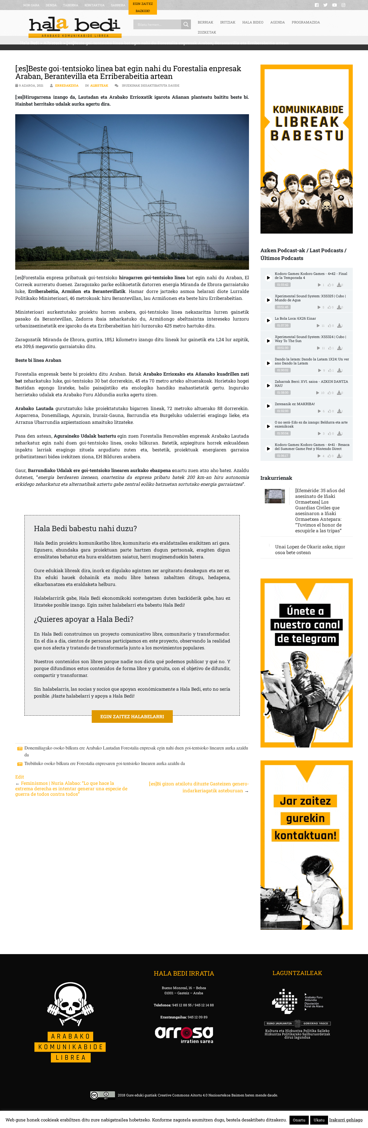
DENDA (51, 5)
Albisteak (99, 85)
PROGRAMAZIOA (306, 22)
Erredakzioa (66, 85)
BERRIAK (205, 22)
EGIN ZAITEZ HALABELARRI (132, 716)
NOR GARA (31, 5)
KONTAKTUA (95, 5)
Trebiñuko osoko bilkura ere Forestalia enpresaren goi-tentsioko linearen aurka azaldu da (104, 763)
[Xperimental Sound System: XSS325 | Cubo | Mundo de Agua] (268, 300)
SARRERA (118, 5)
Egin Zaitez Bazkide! (143, 7)
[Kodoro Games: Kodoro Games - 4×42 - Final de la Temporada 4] (268, 277)
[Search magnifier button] (186, 24)
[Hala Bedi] (75, 27)
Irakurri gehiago (346, 1120)
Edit (19, 777)
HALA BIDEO (252, 22)
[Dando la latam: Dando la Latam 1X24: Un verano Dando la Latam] (268, 363)
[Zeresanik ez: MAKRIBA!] (268, 406)
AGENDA (277, 22)
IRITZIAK (227, 22)
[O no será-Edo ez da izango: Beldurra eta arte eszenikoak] (268, 426)
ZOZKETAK (207, 32)
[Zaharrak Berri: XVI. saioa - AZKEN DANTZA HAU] (268, 385)
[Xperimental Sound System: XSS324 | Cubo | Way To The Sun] (268, 341)
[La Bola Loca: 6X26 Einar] (268, 320)
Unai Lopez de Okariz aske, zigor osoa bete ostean (310, 549)
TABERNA (70, 5)
